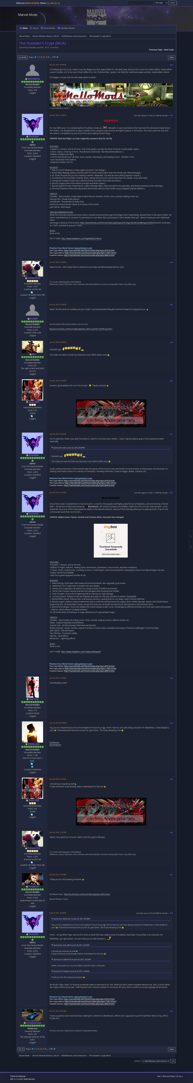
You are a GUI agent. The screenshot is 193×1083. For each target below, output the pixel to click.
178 (54, 57)
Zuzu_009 (34, 401)
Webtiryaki (21, 1076)
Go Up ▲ (179, 1076)
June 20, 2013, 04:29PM (57, 913)
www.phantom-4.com (83, 248)
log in (48, 3)
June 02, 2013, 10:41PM (57, 381)
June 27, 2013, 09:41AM (57, 1011)
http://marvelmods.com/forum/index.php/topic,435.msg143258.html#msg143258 (116, 223)
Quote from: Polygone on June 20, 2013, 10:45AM (71, 971)
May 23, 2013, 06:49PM (57, 65)
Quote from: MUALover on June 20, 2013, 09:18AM (72, 919)
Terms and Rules (168, 1076)
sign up (57, 3)
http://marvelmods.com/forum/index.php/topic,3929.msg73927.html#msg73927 (80, 329)
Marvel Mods (27, 15)
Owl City (34, 699)
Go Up (21, 1049)
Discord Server (49, 28)
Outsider (34, 136)
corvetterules (33, 1022)
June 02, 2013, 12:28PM (57, 115)
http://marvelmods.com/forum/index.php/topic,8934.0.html (87, 894)
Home (25, 28)
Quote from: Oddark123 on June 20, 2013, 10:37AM (72, 959)
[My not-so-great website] (32, 766)
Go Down (22, 57)
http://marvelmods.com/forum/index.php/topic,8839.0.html (89, 255)
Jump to (137, 1061)
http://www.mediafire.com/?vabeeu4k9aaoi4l (81, 651)
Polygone (34, 886)
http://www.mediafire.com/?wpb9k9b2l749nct (81, 238)
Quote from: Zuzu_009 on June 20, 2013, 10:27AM (71, 945)
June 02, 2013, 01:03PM (57, 262)
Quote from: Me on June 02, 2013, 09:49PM (69, 448)
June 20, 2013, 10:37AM (57, 832)
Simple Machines (29, 1079)
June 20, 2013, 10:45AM (57, 874)
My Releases (54, 742)
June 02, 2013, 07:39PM (57, 304)
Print (171, 57)
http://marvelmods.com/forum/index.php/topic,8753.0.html (89, 250)
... (51, 57)
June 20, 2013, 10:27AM (57, 779)
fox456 (33, 318)
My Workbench (55, 745)
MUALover (34, 744)
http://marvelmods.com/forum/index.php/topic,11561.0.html (90, 253)
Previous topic (156, 49)
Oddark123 (34, 278)
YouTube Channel (67, 28)
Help (159, 1076)
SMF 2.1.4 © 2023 (16, 1079)
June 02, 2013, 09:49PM (57, 342)
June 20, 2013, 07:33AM (57, 492)
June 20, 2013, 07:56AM (57, 678)
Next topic (169, 49)
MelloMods (34, 78)
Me (33, 354)
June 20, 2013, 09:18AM (57, 723)
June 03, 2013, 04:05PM (57, 434)
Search (35, 28)
